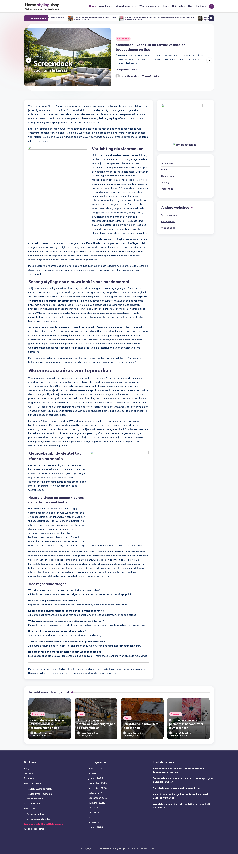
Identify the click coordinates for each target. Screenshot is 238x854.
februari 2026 (96, 773)
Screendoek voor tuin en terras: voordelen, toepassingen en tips (47, 724)
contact (28, 773)
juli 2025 (93, 807)
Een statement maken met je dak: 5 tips (56, 17)
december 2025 (97, 783)
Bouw (120, 39)
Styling (165, 182)
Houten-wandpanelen (39, 788)
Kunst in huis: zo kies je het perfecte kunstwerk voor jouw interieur (121, 17)
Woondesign (168, 227)
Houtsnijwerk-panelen (39, 793)
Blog (26, 768)
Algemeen (167, 163)
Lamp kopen (168, 221)
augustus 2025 (96, 802)
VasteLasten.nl (169, 215)
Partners (29, 778)
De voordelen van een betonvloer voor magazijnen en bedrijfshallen (96, 724)
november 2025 (97, 788)
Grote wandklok (36, 814)
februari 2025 (96, 822)
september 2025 (98, 797)
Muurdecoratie (35, 798)
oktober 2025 (96, 793)
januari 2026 (95, 778)
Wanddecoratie (33, 783)
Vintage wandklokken (39, 819)
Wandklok (29, 808)
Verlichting (167, 188)
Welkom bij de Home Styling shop (43, 824)
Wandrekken (34, 803)
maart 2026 (95, 768)
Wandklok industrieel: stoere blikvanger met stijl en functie (196, 17)
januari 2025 (95, 827)
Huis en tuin (167, 175)
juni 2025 (93, 812)
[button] (127, 70)
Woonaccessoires (34, 828)
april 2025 (94, 817)
